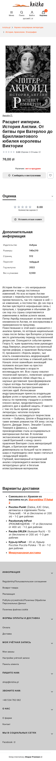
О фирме (7, 718)
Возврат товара (10, 587)
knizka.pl (6, 27)
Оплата (6, 627)
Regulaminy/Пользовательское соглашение (24, 581)
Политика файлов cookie (15, 609)
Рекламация (8, 594)
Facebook (7, 742)
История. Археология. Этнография (21, 32)
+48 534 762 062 (11, 700)
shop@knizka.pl (10, 682)
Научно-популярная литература (28, 27)
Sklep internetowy (24, 757)
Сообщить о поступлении (26, 175)
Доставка (7, 633)
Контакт (6, 724)
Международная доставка (25, 552)
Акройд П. (7, 115)
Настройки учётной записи (16, 657)
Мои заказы (8, 651)
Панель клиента (10, 664)
